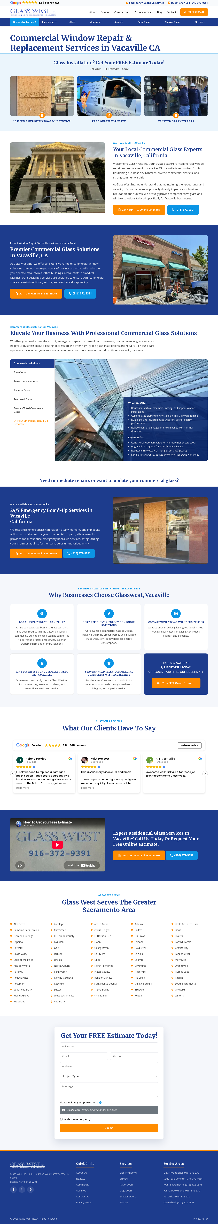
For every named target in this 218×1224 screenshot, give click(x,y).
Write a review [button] (190, 745)
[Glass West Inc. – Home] (33, 12)
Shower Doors (128, 1196)
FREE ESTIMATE (196, 12)
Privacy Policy (83, 1202)
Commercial (83, 1184)
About (93, 12)
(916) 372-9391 (185, 209)
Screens (124, 1178)
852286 (33, 1181)
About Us (81, 1172)
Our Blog (81, 1190)
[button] (205, 773)
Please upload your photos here (79, 1102)
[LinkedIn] (22, 1189)
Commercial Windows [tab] (27, 363)
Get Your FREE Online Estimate (141, 209)
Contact (171, 12)
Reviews (105, 12)
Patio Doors (127, 1184)
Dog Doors (126, 1190)
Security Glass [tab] (22, 390)
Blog (159, 12)
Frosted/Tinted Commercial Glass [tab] (29, 410)
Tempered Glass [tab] (23, 399)
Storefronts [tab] (20, 372)
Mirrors (124, 1202)
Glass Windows (128, 1172)
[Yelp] (30, 1189)
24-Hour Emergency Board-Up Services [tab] (31, 422)
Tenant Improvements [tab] (26, 381)
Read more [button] (22, 788)
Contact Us (82, 1196)
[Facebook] (13, 1189)
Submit (109, 1127)
